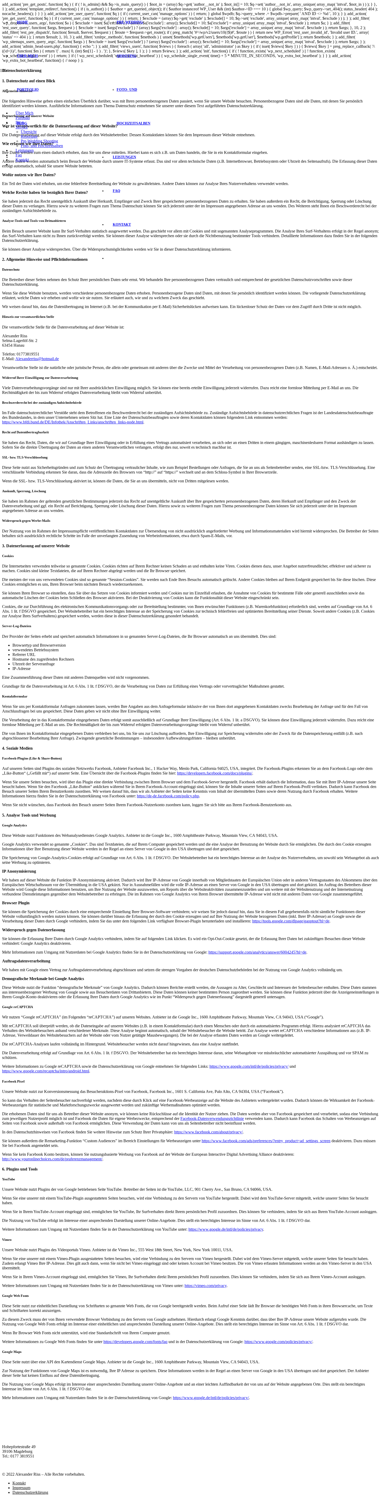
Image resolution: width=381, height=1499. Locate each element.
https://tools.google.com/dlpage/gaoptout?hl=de (290, 921)
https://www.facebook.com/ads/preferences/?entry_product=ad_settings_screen (266, 1141)
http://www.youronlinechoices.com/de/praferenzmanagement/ (52, 1159)
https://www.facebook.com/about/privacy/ (208, 1132)
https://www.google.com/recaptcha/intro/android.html (45, 1071)
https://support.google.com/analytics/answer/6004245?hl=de (257, 952)
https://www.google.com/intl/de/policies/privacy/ (248, 1066)
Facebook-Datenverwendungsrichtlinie (212, 1118)
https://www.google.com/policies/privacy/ (278, 1341)
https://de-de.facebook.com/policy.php (168, 796)
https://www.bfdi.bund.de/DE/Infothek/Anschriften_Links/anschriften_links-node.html (72, 422)
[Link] (70, 106)
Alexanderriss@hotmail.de (37, 359)
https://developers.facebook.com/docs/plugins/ (214, 773)
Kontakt (19, 1483)
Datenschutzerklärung (30, 1492)
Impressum (21, 1488)
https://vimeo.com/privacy (206, 1285)
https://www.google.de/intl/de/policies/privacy (225, 1229)
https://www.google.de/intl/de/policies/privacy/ (211, 1397)
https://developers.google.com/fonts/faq (135, 1341)
